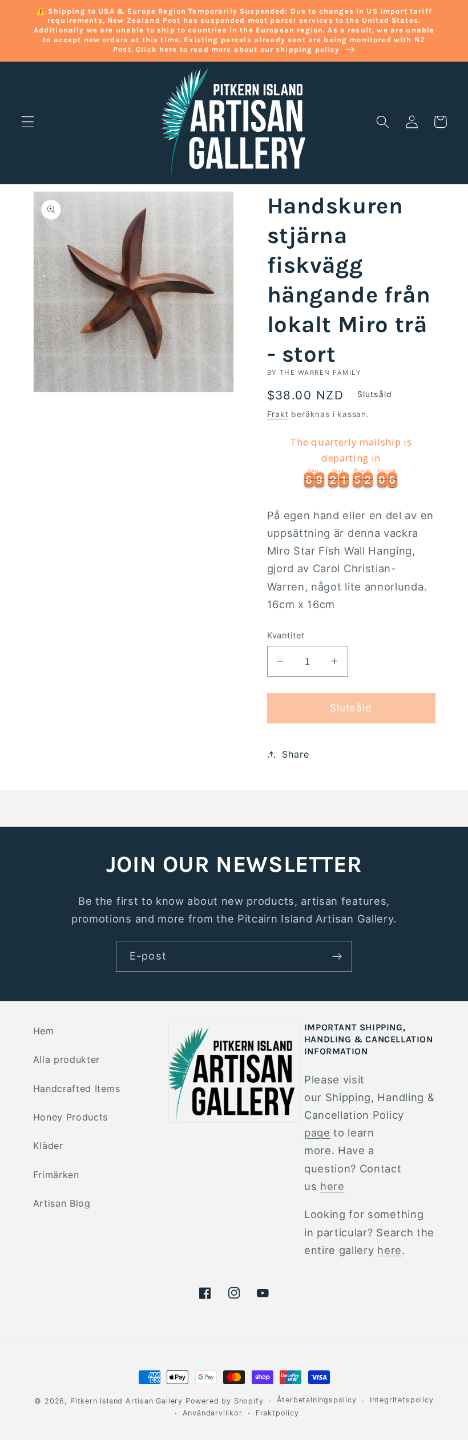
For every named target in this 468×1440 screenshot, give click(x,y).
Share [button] (295, 754)
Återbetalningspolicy (317, 1399)
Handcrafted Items (76, 1088)
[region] (351, 460)
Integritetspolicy (402, 1399)
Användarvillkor (213, 1413)
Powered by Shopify (224, 1401)
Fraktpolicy (277, 1413)
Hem (43, 1031)
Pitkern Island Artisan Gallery (126, 1401)
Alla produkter (66, 1059)
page (317, 1132)
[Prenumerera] (337, 956)
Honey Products (70, 1117)
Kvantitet (286, 635)
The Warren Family (320, 373)
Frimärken (56, 1174)
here (332, 1186)
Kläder (48, 1145)
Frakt (278, 414)
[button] (27, 121)
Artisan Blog (62, 1203)
